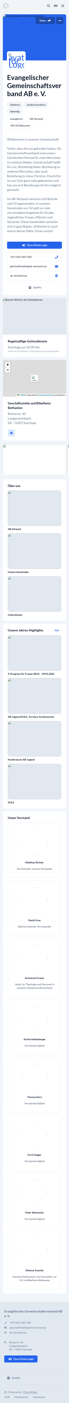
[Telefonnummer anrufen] (56, 256)
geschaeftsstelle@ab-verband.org (28, 266)
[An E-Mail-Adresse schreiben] (56, 266)
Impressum (39, 1396)
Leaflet (22, 395)
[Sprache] (55, 5)
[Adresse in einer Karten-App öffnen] (11, 432)
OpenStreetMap (45, 395)
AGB (6, 1396)
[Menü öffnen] (62, 5)
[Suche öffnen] (48, 5)
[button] (34, 378)
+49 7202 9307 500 (20, 256)
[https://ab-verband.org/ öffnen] (56, 275)
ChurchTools (30, 1391)
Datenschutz (21, 1396)
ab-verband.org (18, 275)
